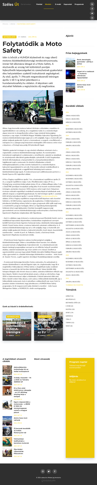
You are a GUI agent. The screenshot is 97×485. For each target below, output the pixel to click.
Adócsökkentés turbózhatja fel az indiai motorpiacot (21, 369)
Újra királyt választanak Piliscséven (18, 451)
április (73, 139)
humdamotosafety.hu (49, 196)
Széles (17, 4)
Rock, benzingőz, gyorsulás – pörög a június (85, 62)
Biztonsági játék (13, 317)
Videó (69, 326)
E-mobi (58, 4)
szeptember (75, 225)
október (73, 132)
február (73, 142)
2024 (67, 135)
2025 (67, 125)
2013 (67, 278)
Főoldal (39, 4)
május (72, 119)
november (74, 129)
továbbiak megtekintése (74, 285)
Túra (68, 319)
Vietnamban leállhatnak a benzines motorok (21, 441)
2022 (67, 172)
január (73, 145)
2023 (67, 149)
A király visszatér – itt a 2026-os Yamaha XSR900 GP (22, 380)
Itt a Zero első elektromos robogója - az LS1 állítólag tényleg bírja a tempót (22, 392)
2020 (67, 255)
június (73, 116)
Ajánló (69, 296)
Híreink (48, 4)
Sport (69, 313)
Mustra (70, 309)
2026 (67, 112)
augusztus (74, 185)
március (73, 122)
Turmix (70, 322)
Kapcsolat (68, 4)
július (72, 189)
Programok (79, 4)
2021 (67, 212)
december (74, 175)
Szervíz (69, 316)
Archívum (70, 299)
